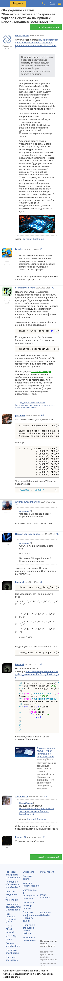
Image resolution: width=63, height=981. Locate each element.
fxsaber (19, 249)
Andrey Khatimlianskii (27, 501)
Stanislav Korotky (25, 287)
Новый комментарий (48, 27)
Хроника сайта (27, 877)
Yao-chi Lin (21, 796)
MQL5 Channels (45, 896)
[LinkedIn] (48, 936)
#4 (17, 504)
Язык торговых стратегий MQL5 (11, 918)
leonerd (19, 582)
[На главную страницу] (2, 28)
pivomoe (20, 415)
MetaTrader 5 (47, 871)
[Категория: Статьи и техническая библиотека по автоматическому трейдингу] (6, 28)
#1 (41, 249)
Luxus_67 (20, 837)
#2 (53, 287)
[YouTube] (42, 936)
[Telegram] (48, 931)
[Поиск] (43, 3)
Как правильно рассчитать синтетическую (35, 405)
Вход (52, 3)
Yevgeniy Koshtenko (33, 239)
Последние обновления (13, 884)
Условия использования (31, 884)
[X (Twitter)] (53, 931)
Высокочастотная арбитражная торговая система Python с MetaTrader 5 (36, 811)
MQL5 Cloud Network (10, 929)
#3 (42, 415)
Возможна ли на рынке (26, 408)
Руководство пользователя (13, 907)
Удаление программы (12, 958)
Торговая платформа (13, 874)
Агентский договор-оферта (28, 905)
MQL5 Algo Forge (11, 937)
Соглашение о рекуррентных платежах (30, 894)
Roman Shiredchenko (27, 534)
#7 (41, 664)
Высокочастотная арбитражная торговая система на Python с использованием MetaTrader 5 (36, 43)
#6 (41, 582)
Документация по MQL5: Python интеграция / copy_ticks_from (46, 752)
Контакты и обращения (29, 939)
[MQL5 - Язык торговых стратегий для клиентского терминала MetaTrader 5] (5, 3)
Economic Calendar (45, 914)
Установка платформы (12, 951)
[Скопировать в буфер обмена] (56, 331)
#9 (44, 837)
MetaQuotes (22, 35)
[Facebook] (42, 931)
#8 (45, 796)
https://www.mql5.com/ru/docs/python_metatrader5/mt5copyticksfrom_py (37, 674)
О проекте (28, 871)
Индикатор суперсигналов (32, 403)
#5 (57, 534)
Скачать (13, 944)
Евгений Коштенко (37, 819)
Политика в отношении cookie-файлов (29, 929)
